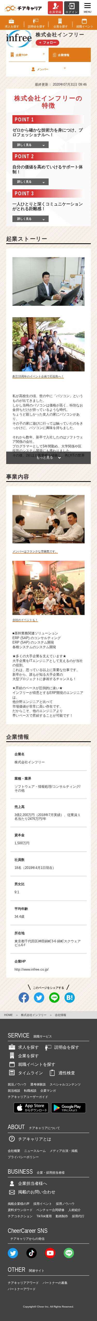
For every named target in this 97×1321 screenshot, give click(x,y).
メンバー (51, 68)
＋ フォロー (47, 42)
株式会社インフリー (34, 1014)
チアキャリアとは (34, 1139)
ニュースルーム (35, 1151)
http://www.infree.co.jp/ (31, 969)
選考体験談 (38, 1084)
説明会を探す (66, 1047)
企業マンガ (48, 1090)
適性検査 (66, 1073)
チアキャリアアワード (23, 1283)
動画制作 (62, 1216)
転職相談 (30, 1090)
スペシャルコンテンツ (65, 1084)
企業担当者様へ (32, 1183)
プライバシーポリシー (23, 1157)
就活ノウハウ (17, 1084)
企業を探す (28, 1056)
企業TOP (30, 54)
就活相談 (14, 1090)
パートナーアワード (22, 1289)
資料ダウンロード (20, 1210)
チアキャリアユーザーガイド (28, 1097)
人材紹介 (74, 1210)
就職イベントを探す (36, 1064)
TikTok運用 (44, 1216)
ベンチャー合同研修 (50, 1210)
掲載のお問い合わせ (36, 1192)
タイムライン (30, 1073)
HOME (8, 1014)
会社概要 (14, 1151)
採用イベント (42, 1204)
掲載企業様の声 (18, 1204)
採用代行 (78, 1216)
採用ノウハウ (65, 1204)
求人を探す (28, 1047)
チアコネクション (20, 1216)
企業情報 (63, 55)
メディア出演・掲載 (64, 1151)
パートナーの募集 (55, 1283)
